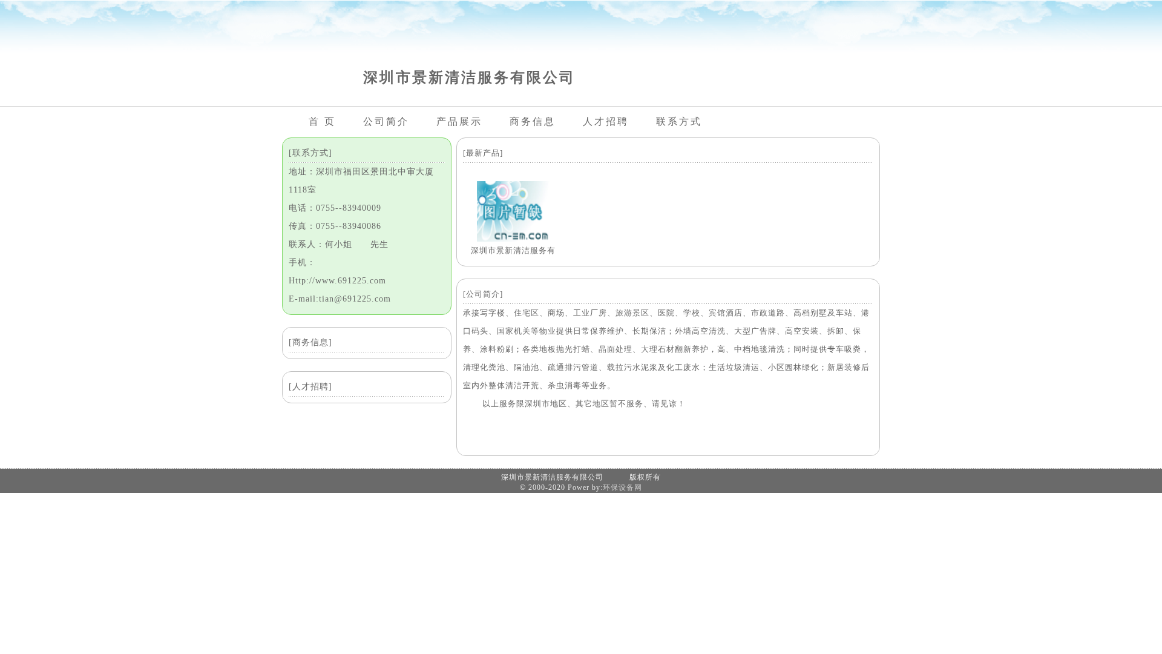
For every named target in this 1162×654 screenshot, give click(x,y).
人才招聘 (606, 121)
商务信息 (533, 121)
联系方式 (679, 121)
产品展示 (459, 121)
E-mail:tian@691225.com (340, 298)
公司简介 (386, 121)
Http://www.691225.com (337, 280)
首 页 (322, 121)
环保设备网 (622, 487)
